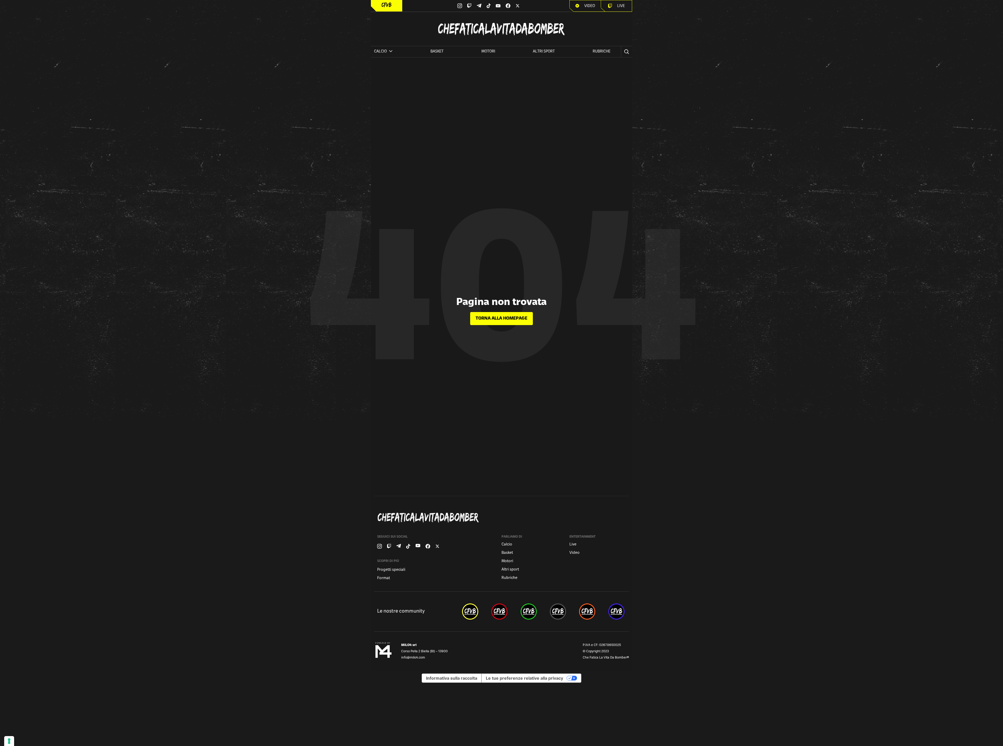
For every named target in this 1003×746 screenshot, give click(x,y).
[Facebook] (508, 5)
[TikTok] (489, 5)
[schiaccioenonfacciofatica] (587, 611)
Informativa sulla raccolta (451, 678)
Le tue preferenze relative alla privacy (524, 678)
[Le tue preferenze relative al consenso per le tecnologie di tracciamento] (9, 741)
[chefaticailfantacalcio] (528, 611)
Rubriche (601, 52)
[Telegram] (479, 6)
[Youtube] (498, 6)
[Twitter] (518, 5)
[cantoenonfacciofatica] (499, 611)
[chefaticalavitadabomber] (470, 611)
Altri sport (544, 52)
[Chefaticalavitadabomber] (502, 518)
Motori (488, 52)
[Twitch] (469, 5)
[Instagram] (459, 5)
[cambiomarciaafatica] (558, 611)
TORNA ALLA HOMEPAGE (501, 318)
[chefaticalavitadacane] (616, 611)
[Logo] (386, 5)
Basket (437, 52)
